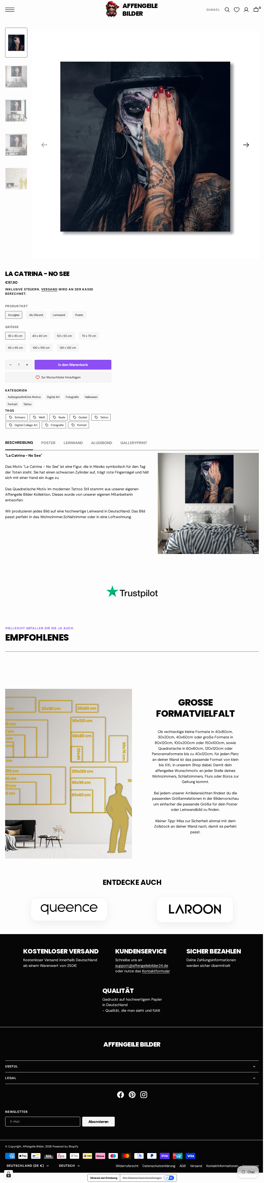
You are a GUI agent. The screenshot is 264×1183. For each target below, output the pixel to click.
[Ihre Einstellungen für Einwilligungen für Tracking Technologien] (8, 1174)
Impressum (246, 1164)
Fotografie (72, 397)
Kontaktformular (154, 969)
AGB (179, 1164)
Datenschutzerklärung (155, 1164)
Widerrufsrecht (123, 1164)
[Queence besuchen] (67, 907)
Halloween (91, 397)
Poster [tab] (48, 442)
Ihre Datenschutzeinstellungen (140, 1176)
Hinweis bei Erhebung (101, 1176)
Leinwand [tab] (73, 442)
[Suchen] (223, 10)
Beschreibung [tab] (19, 442)
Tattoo (27, 404)
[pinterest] (130, 1093)
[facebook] (118, 1093)
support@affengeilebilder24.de (139, 964)
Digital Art (53, 397)
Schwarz (20, 417)
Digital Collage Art (26, 425)
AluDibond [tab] (101, 442)
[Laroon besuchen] (193, 908)
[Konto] (242, 10)
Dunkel (83, 417)
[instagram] (141, 1093)
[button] (11, 9)
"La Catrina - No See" (23, 455)
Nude (62, 417)
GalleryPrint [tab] (133, 442)
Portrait (12, 404)
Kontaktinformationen (218, 1164)
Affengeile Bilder (33, 1145)
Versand (49, 289)
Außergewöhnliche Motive (24, 397)
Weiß (42, 417)
